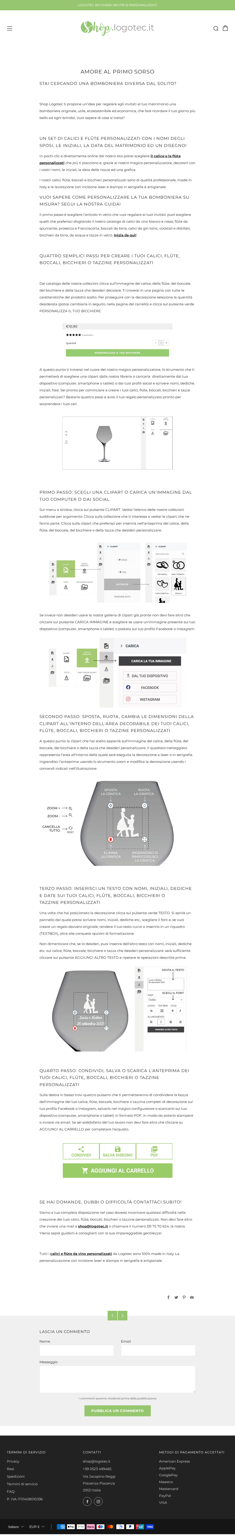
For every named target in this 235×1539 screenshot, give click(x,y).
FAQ (11, 1491)
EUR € (34, 1527)
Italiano (13, 1527)
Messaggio (48, 1362)
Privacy (13, 1461)
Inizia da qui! (125, 235)
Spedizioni (16, 1476)
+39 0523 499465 (97, 1469)
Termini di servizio (22, 1484)
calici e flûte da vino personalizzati (81, 1254)
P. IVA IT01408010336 (25, 1499)
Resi (10, 1469)
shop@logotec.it (93, 1226)
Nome (44, 1341)
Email (126, 1341)
